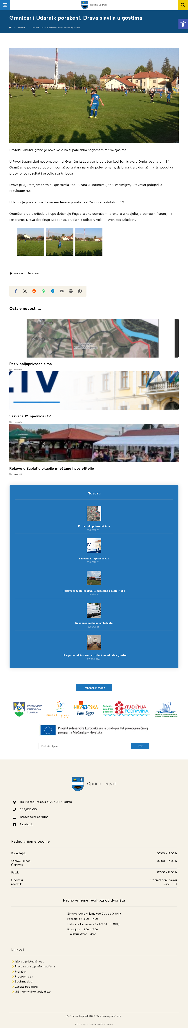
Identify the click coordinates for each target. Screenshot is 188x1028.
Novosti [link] (36, 273)
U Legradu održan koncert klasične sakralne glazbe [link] (94, 655)
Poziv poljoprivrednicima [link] (94, 526)
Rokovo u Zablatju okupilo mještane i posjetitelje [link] (94, 590)
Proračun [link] (20, 971)
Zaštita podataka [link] (26, 986)
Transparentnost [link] (94, 688)
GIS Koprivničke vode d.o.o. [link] (33, 991)
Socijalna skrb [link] (23, 981)
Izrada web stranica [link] (101, 1024)
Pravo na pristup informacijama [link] (35, 966)
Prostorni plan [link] (24, 976)
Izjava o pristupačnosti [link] (29, 961)
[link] (183, 24)
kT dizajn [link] (80, 1024)
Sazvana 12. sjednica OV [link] (94, 558)
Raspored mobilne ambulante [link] (94, 623)
